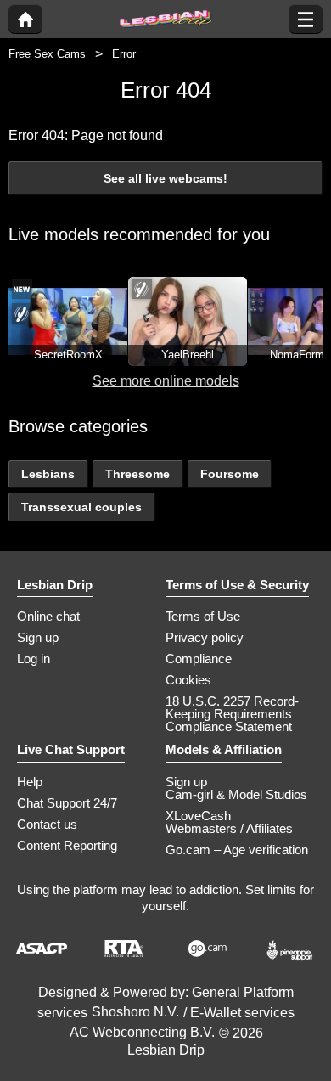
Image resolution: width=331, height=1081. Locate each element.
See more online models (166, 381)
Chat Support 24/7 (67, 803)
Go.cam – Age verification (237, 849)
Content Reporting (67, 845)
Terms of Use (203, 616)
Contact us (47, 824)
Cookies (188, 680)
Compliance (199, 658)
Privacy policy (205, 637)
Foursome (229, 474)
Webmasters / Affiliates (229, 828)
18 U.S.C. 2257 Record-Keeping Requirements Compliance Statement (232, 714)
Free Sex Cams (47, 54)
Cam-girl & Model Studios (236, 794)
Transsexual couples (81, 507)
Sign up (38, 637)
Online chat (48, 616)
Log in (33, 658)
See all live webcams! (165, 178)
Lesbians (48, 474)
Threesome (137, 474)
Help (29, 781)
